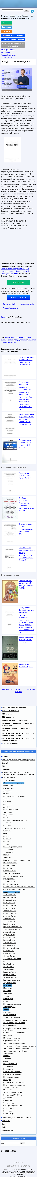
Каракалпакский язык (11, 980)
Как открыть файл (7, 50)
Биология (7, 801)
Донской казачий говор (12, 959)
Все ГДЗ (5, 763)
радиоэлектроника (9, 342)
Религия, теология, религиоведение (17, 860)
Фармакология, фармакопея (14, 1023)
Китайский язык (9, 964)
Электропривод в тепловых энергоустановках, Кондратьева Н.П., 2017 (26, 529)
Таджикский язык (9, 983)
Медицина (7, 1080)
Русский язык (8, 788)
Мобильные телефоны (12, 1038)
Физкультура (8, 852)
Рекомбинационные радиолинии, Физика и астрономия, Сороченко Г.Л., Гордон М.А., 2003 (26, 419)
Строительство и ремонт (12, 1040)
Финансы (6, 996)
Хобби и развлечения (11, 1017)
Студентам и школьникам (13, 876)
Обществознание (10, 863)
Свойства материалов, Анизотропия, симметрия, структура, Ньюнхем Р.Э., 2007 (26, 504)
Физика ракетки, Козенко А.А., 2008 (26, 666)
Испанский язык (9, 900)
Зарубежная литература (12, 873)
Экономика (7, 993)
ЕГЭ (3, 766)
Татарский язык (9, 919)
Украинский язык (9, 911)
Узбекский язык (9, 921)
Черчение (7, 839)
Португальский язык (11, 948)
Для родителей (9, 881)
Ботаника (7, 825)
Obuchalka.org (11, 1169)
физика (10, 340)
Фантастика (7, 1089)
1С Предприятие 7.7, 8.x (12, 1092)
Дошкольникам (9, 780)
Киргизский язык (9, 975)
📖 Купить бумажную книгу (13, 35)
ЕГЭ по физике (8, 717)
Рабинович (9, 337)
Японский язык (9, 956)
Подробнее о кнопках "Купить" (17, 62)
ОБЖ (5, 833)
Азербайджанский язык (12, 929)
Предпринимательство (12, 1004)
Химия (5, 799)
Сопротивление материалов (14, 707)
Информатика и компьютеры (14, 796)
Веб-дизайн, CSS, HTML (12, 1095)
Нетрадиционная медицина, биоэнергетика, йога (14, 1086)
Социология (8, 815)
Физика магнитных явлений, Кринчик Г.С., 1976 (26, 639)
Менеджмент (8, 988)
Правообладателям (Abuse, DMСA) (8, 56)
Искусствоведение (10, 809)
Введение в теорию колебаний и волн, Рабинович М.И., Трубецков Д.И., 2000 (27, 361)
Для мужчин (8, 1097)
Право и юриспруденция (12, 847)
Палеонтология (9, 865)
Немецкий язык (9, 903)
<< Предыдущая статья (11, 689)
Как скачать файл (9, 304)
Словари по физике (10, 743)
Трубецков (19, 337)
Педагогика (7, 817)
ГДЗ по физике (8, 714)
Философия (7, 844)
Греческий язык (9, 940)
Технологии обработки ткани (14, 1043)
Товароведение (9, 1007)
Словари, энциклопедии (12, 1105)
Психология (7, 841)
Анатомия (7, 823)
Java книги (7, 1061)
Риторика (7, 831)
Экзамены (6, 769)
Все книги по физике (10, 711)
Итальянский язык (10, 905)
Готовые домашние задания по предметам (18, 760)
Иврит (5, 961)
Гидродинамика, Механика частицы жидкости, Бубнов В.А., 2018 (26, 443)
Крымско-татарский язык (12, 927)
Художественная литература (14, 828)
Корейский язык (9, 924)
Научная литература (11, 884)
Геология (6, 1056)
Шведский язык (9, 953)
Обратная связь (8, 1130)
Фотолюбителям (9, 1015)
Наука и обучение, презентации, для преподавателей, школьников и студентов (18, 773)
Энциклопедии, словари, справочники (16, 1117)
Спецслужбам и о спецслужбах (15, 1082)
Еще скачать (6, 27)
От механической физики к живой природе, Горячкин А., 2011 (26, 584)
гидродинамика (21, 340)
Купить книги (18, 297)
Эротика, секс (8, 1103)
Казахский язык (9, 937)
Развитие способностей (12, 1072)
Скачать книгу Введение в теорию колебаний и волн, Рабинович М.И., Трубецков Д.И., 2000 (15, 271)
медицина (32, 340)
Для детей (7, 807)
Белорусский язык (10, 913)
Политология (8, 804)
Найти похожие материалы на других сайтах (13, 45)
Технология (7, 812)
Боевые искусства (10, 1113)
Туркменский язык (10, 977)
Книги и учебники (8, 777)
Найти (4, 1127)
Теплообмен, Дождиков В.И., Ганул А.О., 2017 (25, 475)
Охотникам (7, 1035)
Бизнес (6, 1001)
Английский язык (9, 895)
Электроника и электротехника (15, 1020)
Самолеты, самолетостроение (14, 1032)
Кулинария (7, 1111)
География (7, 868)
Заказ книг (7, 1058)
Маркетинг (7, 991)
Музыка (6, 855)
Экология (7, 857)
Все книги (6, 1121)
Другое (5, 1124)
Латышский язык (9, 943)
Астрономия (8, 849)
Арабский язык (9, 932)
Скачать (6, 23)
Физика (6, 793)
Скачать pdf (18, 282)
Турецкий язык (8, 935)
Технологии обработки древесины (16, 1048)
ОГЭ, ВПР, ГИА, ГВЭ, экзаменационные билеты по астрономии (18, 734)
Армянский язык (9, 916)
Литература (7, 791)
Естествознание (9, 871)
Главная (5, 757)
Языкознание (8, 969)
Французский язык (10, 897)
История (6, 836)
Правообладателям (10, 308)
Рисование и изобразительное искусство (19, 887)
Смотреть (6, 31)
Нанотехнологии (9, 1025)
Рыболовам (7, 1100)
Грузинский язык (9, 972)
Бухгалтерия (8, 999)
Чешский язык (8, 951)
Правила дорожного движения (15, 820)
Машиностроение (10, 1064)
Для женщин (8, 1066)
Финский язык (8, 967)
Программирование (11, 1077)
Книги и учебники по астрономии (15, 720)
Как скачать (5, 52)
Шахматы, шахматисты (12, 1074)
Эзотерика (7, 1012)
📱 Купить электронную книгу (13, 39)
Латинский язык (9, 908)
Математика (8, 785)
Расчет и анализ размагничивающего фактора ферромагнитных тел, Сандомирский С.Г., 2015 (27, 554)
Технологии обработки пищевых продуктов (19, 1046)
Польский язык (9, 945)
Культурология (8, 879)
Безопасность (8, 1108)
